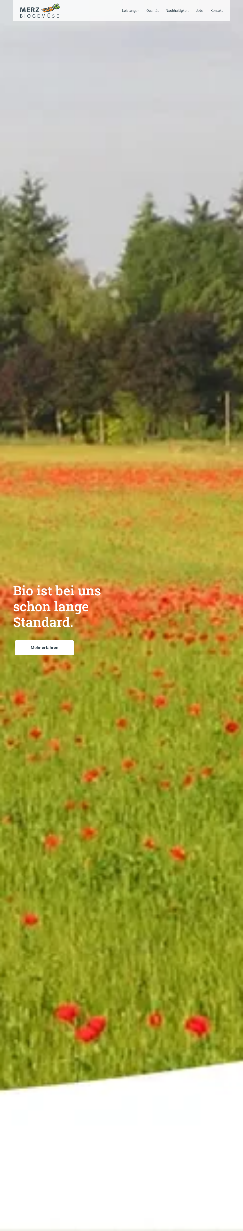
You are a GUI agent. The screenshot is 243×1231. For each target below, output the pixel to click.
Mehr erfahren (44, 647)
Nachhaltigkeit (177, 11)
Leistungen (130, 11)
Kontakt (216, 11)
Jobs (200, 11)
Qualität (152, 11)
